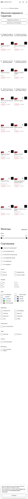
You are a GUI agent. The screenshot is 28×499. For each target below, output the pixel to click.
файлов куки (22, 489)
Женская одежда (5, 8)
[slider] (1, 238)
